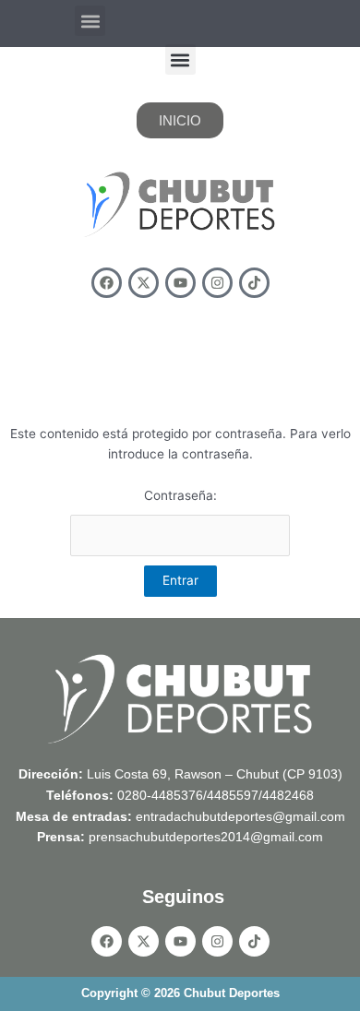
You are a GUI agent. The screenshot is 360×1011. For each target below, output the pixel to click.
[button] (90, 21)
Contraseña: (180, 495)
